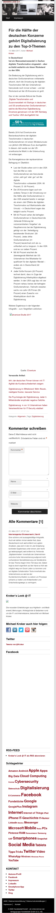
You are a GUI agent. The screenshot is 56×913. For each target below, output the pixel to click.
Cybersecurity (26, 781)
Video (40, 851)
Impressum (18, 18)
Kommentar (17, 450)
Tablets (40, 845)
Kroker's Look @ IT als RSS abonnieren (26, 755)
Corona (11, 782)
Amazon (13, 770)
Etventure (31, 370)
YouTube (13, 860)
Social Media (21, 844)
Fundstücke (15, 801)
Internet (15, 812)
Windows (26, 856)
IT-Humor (44, 818)
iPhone (13, 818)
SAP (10, 838)
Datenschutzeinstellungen (35, 901)
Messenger (31, 822)
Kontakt (17, 904)
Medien (21, 823)
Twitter (29, 851)
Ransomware (31, 833)
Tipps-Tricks (15, 851)
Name (13, 481)
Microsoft (16, 827)
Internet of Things (33, 813)
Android (23, 770)
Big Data (13, 776)
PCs (44, 828)
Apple (34, 770)
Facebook (31, 794)
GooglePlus (15, 806)
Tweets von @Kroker (15, 644)
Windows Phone (37, 857)
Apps (44, 770)
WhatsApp (14, 856)
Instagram (29, 806)
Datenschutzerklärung (17, 901)
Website (14, 503)
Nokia (39, 828)
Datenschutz (14, 788)
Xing (10, 892)
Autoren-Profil (14, 874)
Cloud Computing (33, 776)
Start (8, 18)
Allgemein (21, 416)
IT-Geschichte (28, 818)
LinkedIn (12, 822)
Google (30, 800)
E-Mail (13, 492)
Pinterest (13, 833)
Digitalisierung (38, 416)
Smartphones (25, 838)
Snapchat (42, 838)
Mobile (30, 827)
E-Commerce (14, 795)
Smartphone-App (16, 886)
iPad (46, 813)
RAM (22, 833)
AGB (5, 901)
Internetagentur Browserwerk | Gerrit (24, 534)
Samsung (42, 833)
